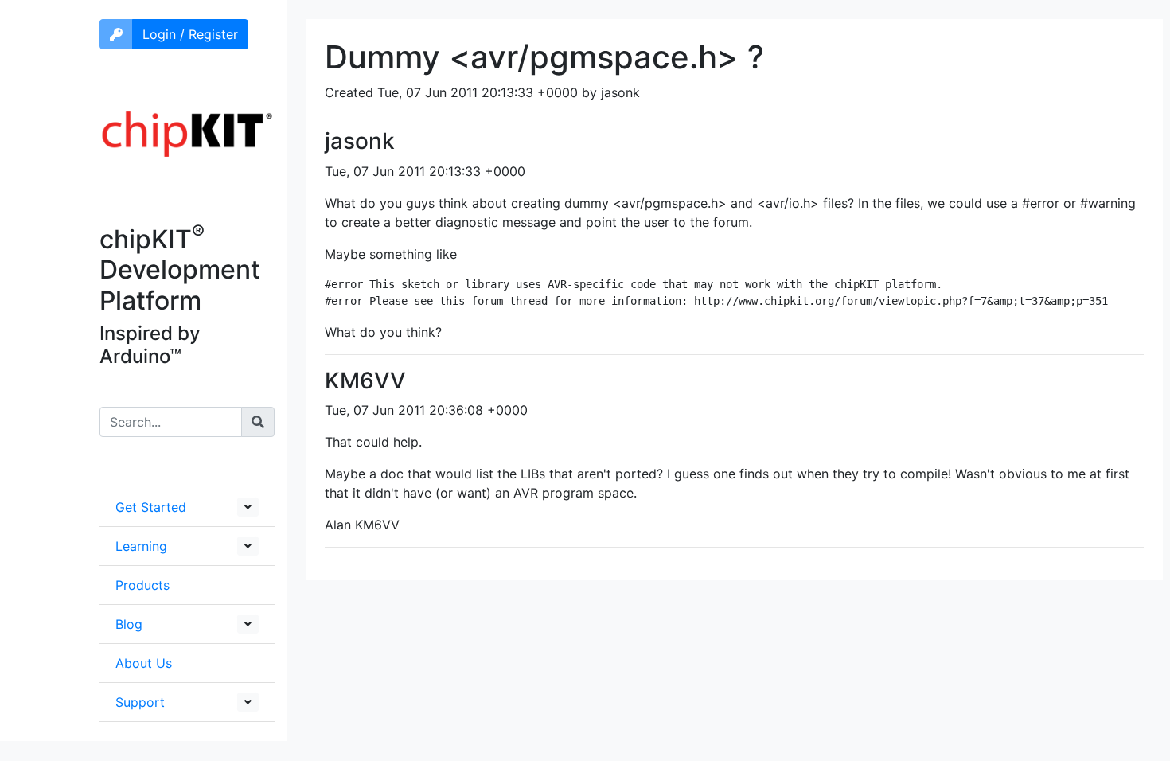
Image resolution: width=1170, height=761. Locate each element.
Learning (141, 546)
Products (142, 585)
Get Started (150, 507)
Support (140, 702)
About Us (143, 663)
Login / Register (190, 34)
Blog (128, 624)
